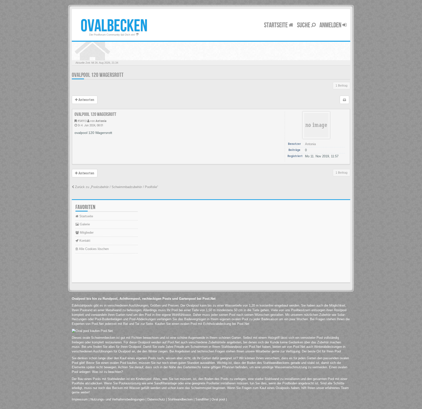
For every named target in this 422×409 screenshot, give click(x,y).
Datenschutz (156, 399)
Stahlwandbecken (180, 399)
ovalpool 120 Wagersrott (98, 75)
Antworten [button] (86, 100)
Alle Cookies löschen (93, 249)
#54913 (81, 121)
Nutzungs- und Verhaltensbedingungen (117, 399)
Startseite (276, 25)
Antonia (100, 121)
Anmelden (330, 25)
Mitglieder (86, 232)
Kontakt (84, 240)
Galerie (84, 224)
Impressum (80, 399)
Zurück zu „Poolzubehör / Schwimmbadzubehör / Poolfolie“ (116, 187)
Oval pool (218, 399)
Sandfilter (202, 399)
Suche (304, 25)
